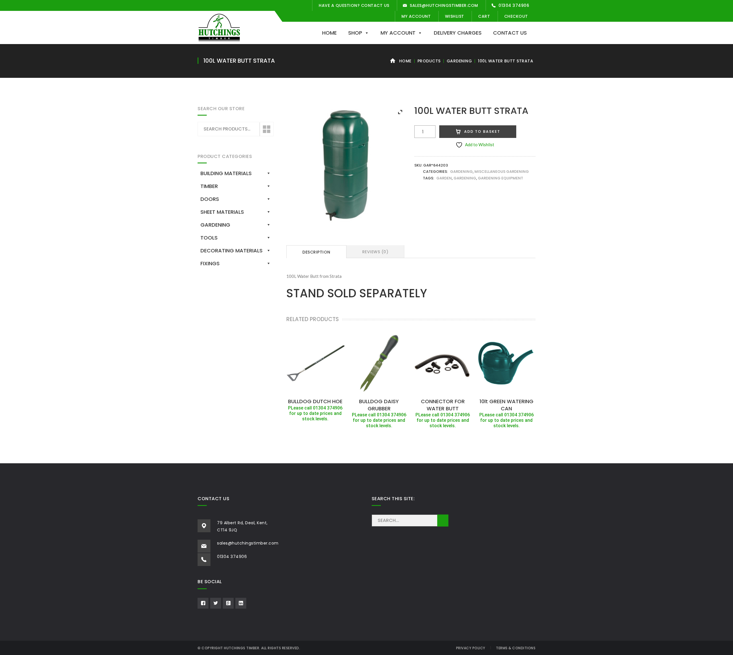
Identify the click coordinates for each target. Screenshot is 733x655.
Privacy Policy (470, 648)
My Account (416, 16)
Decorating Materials (231, 250)
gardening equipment (500, 178)
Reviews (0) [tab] (375, 252)
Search (266, 129)
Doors (209, 199)
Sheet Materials (222, 211)
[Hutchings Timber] (219, 26)
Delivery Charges (458, 32)
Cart (484, 16)
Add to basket (482, 131)
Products (429, 61)
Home (329, 32)
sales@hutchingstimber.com (444, 5)
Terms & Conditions (515, 648)
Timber (209, 186)
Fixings (210, 263)
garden (444, 178)
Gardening (459, 61)
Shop (355, 32)
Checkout (516, 16)
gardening (465, 178)
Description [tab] (316, 252)
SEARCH (442, 520)
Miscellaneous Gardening (501, 171)
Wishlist (454, 16)
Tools (209, 237)
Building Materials (226, 173)
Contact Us (510, 32)
